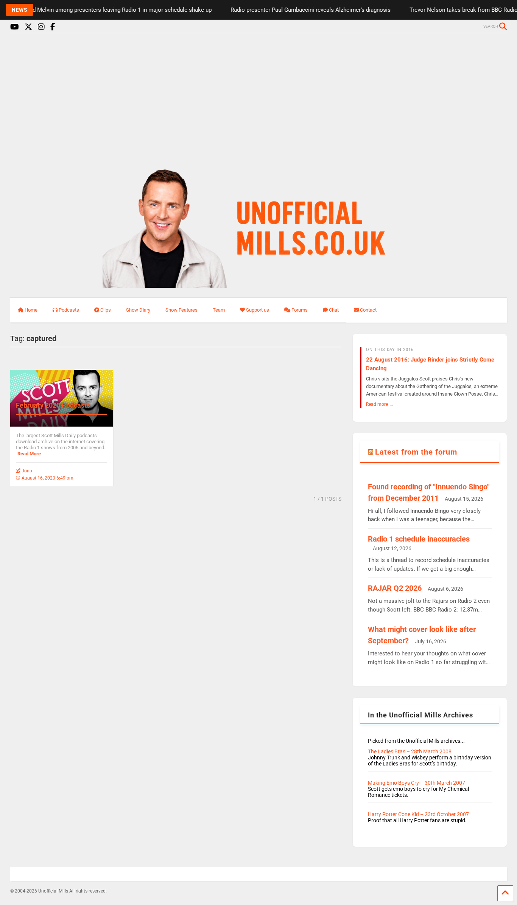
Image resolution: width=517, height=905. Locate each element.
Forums (299, 310)
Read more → (380, 404)
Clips (105, 310)
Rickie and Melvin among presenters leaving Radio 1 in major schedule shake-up (101, 9)
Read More (29, 453)
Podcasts (69, 310)
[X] (28, 27)
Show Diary (138, 310)
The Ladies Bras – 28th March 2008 (410, 751)
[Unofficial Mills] (259, 284)
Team (219, 310)
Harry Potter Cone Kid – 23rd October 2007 (418, 814)
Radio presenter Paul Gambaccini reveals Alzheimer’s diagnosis (301, 9)
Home (31, 310)
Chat (334, 310)
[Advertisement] (258, 98)
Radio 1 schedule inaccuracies (419, 538)
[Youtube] (14, 27)
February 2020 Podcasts (53, 405)
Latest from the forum (416, 451)
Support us (257, 310)
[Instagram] (41, 27)
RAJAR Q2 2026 (395, 588)
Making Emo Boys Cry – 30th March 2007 (416, 783)
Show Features (181, 310)
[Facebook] (52, 27)
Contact (368, 310)
